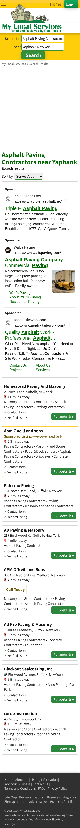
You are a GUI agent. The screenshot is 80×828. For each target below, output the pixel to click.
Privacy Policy (57, 788)
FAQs (41, 788)
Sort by (7, 176)
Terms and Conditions (20, 788)
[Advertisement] (40, 108)
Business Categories (61, 797)
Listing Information (44, 779)
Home (8, 779)
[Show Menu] (3, 4)
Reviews (25, 797)
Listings (39, 797)
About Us (21, 779)
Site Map (10, 797)
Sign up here (13, 801)
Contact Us (40, 784)
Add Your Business (17, 784)
